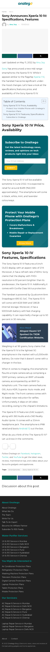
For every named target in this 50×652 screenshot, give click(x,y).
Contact (14, 639)
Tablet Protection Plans (12, 588)
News (11, 12)
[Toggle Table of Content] (42, 101)
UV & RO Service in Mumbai (14, 541)
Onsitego (11, 643)
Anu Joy (13, 24)
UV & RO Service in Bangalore (15, 547)
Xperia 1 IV (39, 77)
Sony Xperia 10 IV (30, 470)
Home (4, 12)
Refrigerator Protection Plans (15, 570)
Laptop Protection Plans (13, 584)
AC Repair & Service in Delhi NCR (17, 606)
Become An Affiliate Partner (14, 526)
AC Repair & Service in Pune (14, 612)
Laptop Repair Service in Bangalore (17, 626)
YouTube (17, 457)
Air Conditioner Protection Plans (16, 566)
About (4, 639)
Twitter (5, 457)
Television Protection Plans (14, 577)
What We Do (8, 511)
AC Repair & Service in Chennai (15, 618)
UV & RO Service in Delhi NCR (15, 544)
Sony (5, 69)
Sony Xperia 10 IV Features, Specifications (23, 114)
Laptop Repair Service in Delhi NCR (18, 629)
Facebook (25, 453)
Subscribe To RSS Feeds (12, 529)
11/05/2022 (25, 24)
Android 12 (24, 428)
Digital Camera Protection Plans (16, 581)
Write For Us (7, 518)
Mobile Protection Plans (12, 591)
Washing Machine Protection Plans (17, 573)
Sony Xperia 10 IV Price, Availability (20, 105)
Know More (25, 243)
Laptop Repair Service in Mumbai (17, 623)
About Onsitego (9, 508)
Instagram (36, 453)
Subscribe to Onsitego (16, 117)
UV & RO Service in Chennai (14, 556)
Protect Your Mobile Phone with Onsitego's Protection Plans (25, 109)
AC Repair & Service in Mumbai (16, 603)
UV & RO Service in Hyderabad (15, 553)
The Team (6, 515)
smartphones (14, 470)
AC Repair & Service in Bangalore (16, 609)
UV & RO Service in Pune (13, 550)
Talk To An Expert (9, 522)
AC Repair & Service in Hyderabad (17, 615)
